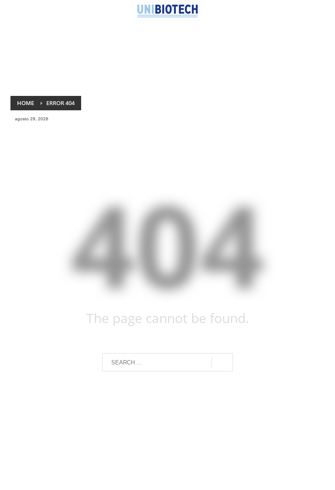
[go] (222, 363)
